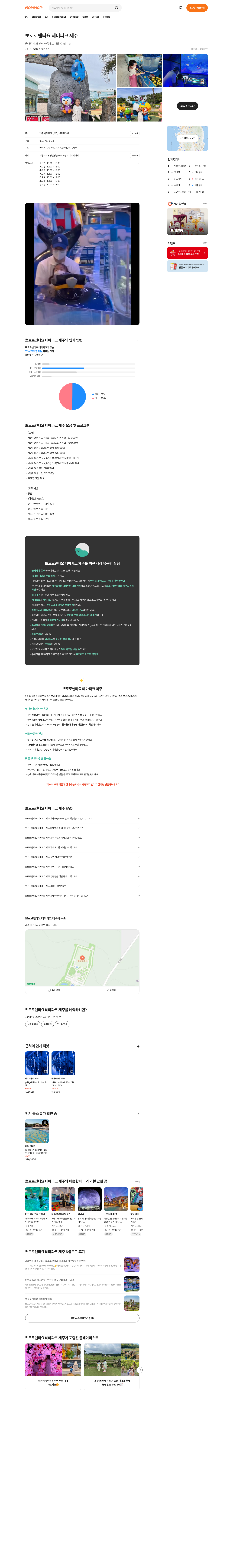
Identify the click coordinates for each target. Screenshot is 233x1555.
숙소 (47, 17)
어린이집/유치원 (59, 17)
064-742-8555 (47, 141)
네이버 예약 (33, 1024)
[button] (117, 8)
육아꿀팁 (95, 17)
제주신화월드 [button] (30, 1146)
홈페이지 (48, 1024)
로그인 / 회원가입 (197, 7)
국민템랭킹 (74, 17)
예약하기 (135, 155)
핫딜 (26, 17)
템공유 (85, 17)
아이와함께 (36, 17)
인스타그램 (62, 1024)
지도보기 (135, 133)
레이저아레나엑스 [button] (32, 1078)
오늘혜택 (106, 17)
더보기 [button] (205, 204)
